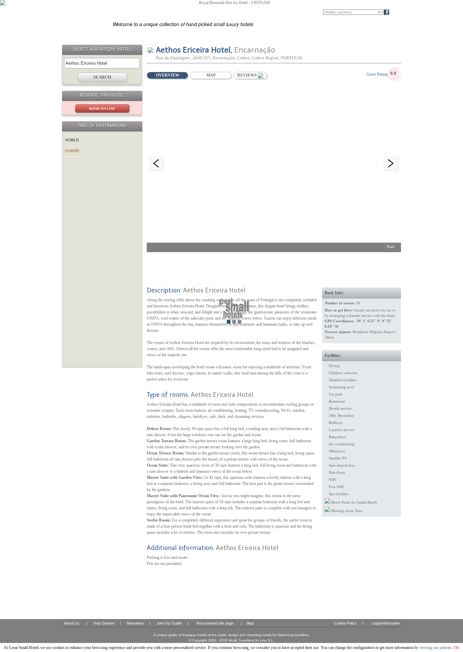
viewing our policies (435, 647)
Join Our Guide (169, 623)
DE (319, 12)
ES (299, 12)
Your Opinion (103, 623)
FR (308, 12)
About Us (71, 623)
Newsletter (135, 623)
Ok (456, 647)
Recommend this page (215, 623)
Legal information (386, 623)
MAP (211, 75)
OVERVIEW (167, 75)
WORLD (72, 140)
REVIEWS (247, 75)
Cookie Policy (345, 623)
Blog (398, 12)
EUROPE (72, 151)
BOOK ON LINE (102, 108)
